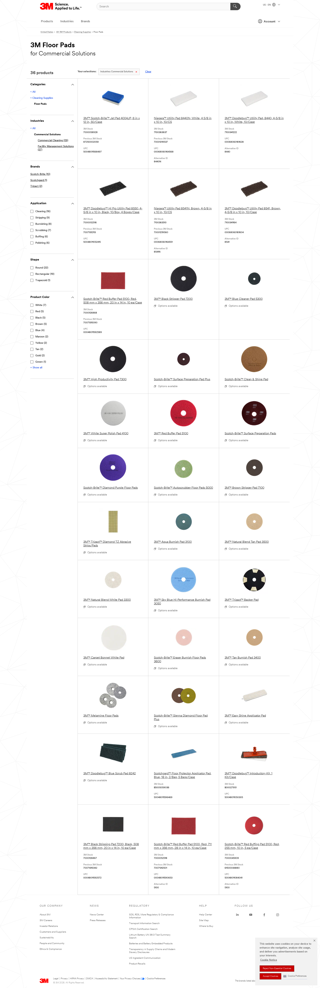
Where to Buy (206, 926)
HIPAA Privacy (77, 979)
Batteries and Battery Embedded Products (151, 943)
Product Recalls (137, 964)
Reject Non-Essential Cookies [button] (277, 968)
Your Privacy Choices (130, 979)
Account (269, 21)
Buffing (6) (41, 236)
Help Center (205, 915)
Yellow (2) (41, 343)
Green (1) (40, 362)
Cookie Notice (268, 960)
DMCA (89, 979)
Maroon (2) (41, 336)
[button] (295, 976)
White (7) (40, 305)
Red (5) (39, 311)
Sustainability (47, 937)
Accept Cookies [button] (270, 976)
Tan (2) (39, 349)
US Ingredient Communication (145, 958)
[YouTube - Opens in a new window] (251, 915)
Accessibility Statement (106, 979)
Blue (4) (39, 330)
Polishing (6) (42, 243)
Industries (67, 21)
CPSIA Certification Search (143, 929)
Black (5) (40, 317)
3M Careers (46, 920)
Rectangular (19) (44, 274)
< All (32, 92)
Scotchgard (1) (38, 180)
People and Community (52, 943)
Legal (56, 979)
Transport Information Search (144, 923)
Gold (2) (40, 355)
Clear (148, 71)
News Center (97, 915)
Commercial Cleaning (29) (53, 140)
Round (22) (41, 267)
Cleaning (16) (42, 211)
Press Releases (98, 920)
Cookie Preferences (156, 979)
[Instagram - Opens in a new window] (277, 915)
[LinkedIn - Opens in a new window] (237, 915)
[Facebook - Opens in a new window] (264, 915)
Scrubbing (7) (43, 230)
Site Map (204, 920)
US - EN (267, 5)
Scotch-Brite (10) (40, 174)
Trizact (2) (36, 186)
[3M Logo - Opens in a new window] (61, 6)
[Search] (235, 6)
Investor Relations (49, 926)
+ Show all (36, 367)
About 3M (45, 915)
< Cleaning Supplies (41, 98)
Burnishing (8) (43, 224)
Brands (85, 21)
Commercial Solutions (116, 72)
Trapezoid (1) (42, 280)
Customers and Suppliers (53, 932)
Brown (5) (41, 324)
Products (47, 21)
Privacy (64, 979)
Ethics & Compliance (51, 949)
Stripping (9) (42, 217)
